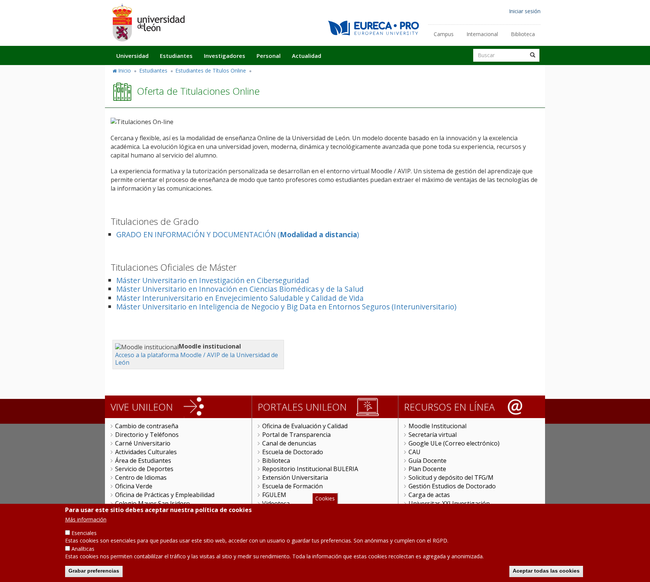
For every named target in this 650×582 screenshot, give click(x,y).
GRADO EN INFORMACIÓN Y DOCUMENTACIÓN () (237, 234)
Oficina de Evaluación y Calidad (305, 426)
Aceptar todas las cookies (546, 571)
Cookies (325, 498)
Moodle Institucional (437, 426)
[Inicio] (148, 22)
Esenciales (84, 533)
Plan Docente (427, 469)
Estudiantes (176, 55)
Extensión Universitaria (295, 477)
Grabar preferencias (93, 571)
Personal (269, 55)
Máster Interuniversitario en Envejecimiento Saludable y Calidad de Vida (240, 298)
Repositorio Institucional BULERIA (310, 469)
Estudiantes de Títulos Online (210, 70)
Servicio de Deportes (144, 469)
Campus (444, 34)
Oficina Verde (133, 486)
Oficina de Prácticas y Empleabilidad (164, 495)
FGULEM (274, 495)
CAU (415, 452)
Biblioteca (523, 34)
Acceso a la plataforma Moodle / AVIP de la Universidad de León (196, 359)
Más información (85, 519)
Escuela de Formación (292, 486)
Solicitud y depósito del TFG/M (451, 477)
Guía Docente (427, 460)
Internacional (482, 34)
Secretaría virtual (433, 434)
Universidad (132, 55)
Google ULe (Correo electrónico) (454, 443)
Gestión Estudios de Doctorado (452, 486)
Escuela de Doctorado (292, 452)
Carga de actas (429, 495)
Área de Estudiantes (143, 460)
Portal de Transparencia (296, 434)
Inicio (124, 70)
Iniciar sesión (525, 11)
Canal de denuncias (289, 443)
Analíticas (82, 548)
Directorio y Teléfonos (147, 434)
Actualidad (306, 55)
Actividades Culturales (146, 452)
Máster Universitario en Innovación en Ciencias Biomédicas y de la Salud (240, 289)
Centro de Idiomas (141, 477)
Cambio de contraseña (146, 426)
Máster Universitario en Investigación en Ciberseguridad (212, 280)
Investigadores (224, 55)
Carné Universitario (142, 443)
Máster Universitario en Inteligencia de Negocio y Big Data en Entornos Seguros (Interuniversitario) (286, 307)
